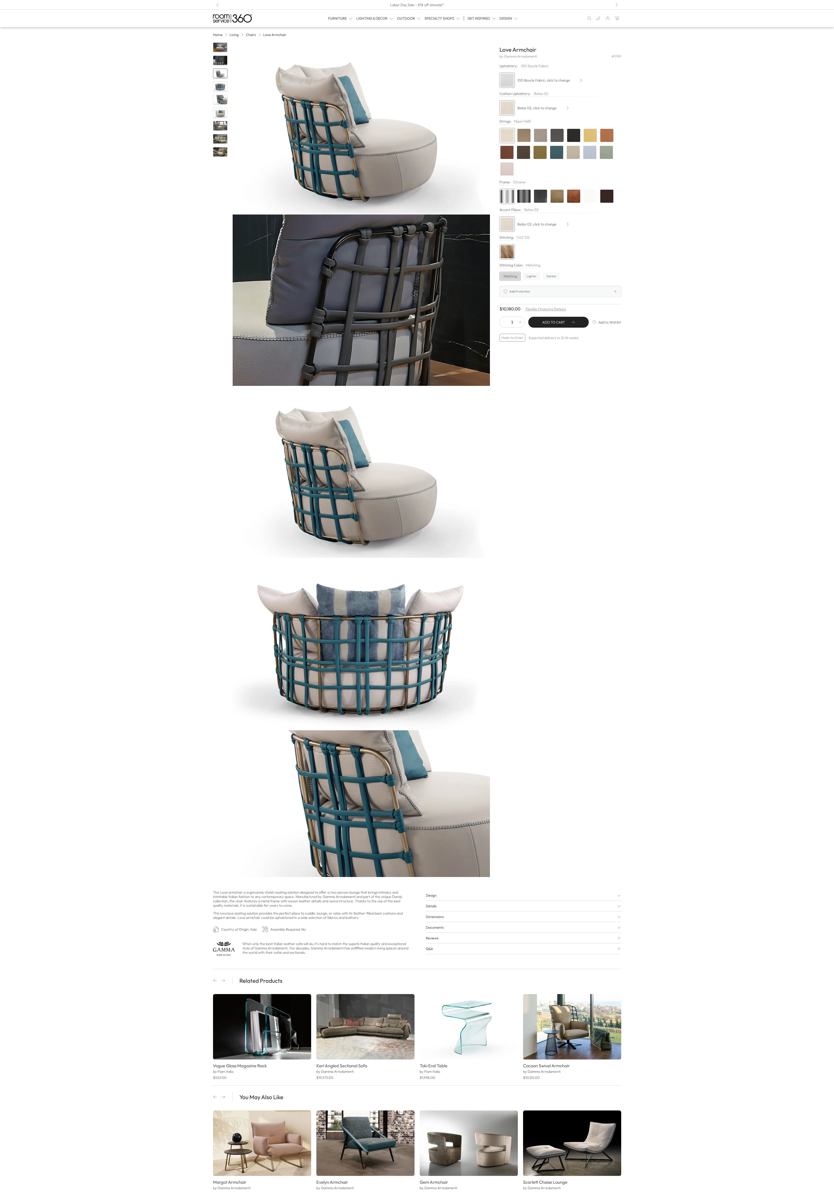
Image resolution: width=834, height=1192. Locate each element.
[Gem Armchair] (469, 1143)
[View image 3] (220, 73)
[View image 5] (220, 99)
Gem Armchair (434, 1182)
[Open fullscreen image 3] (361, 472)
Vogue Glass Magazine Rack (240, 1065)
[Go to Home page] (241, 18)
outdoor (406, 18)
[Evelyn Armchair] (365, 1143)
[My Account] (608, 18)
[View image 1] (220, 47)
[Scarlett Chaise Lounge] (572, 1143)
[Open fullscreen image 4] (361, 644)
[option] (507, 135)
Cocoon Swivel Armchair (546, 1065)
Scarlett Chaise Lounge (545, 1182)
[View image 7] (220, 126)
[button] (215, 980)
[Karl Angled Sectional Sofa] (365, 1026)
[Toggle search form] (589, 18)
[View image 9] (220, 152)
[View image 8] (220, 139)
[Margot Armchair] (262, 1143)
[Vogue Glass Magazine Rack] (262, 1026)
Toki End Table (433, 1065)
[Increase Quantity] (520, 322)
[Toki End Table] (469, 1026)
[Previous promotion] (218, 5)
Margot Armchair (229, 1182)
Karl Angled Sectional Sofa (341, 1065)
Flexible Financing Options (546, 309)
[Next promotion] (616, 5)
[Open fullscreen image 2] (361, 300)
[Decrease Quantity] (504, 322)
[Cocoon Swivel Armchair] (572, 1026)
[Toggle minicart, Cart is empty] (617, 18)
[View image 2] (220, 60)
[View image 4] (220, 86)
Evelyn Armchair (332, 1182)
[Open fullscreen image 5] (361, 816)
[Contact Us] (598, 18)
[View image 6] (220, 112)
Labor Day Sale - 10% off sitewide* (417, 5)
